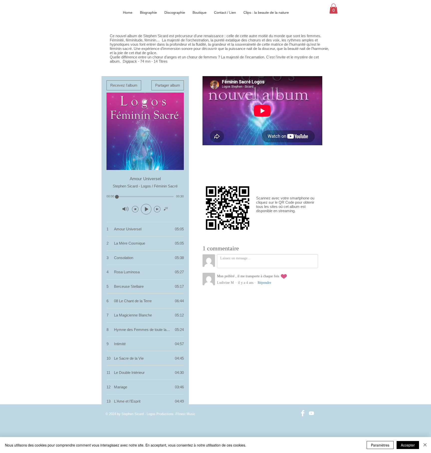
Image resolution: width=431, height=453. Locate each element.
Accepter (408, 445)
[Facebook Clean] (303, 413)
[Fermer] (425, 445)
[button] (333, 8)
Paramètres (380, 445)
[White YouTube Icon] (311, 413)
